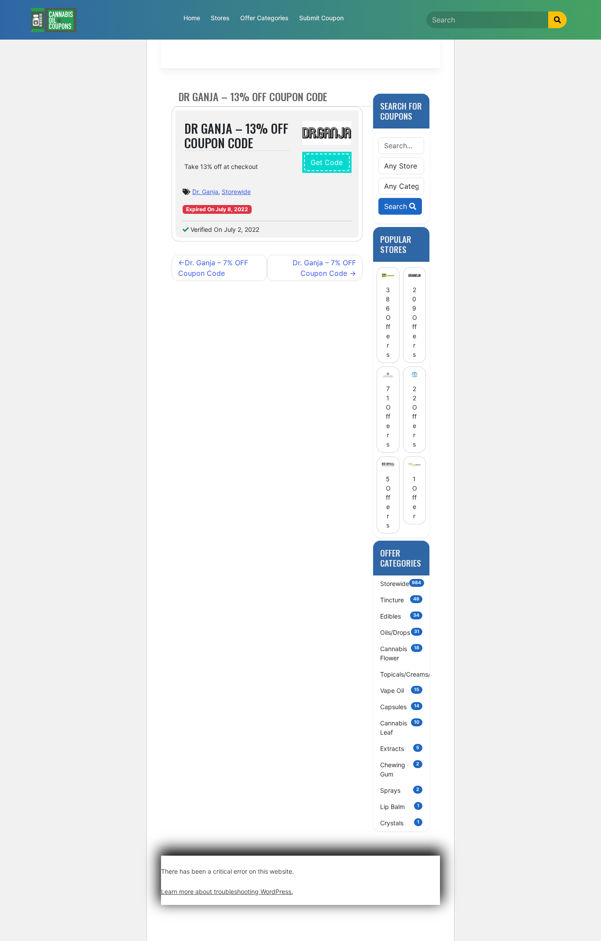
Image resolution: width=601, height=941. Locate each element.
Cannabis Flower (400, 653)
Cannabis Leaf (400, 727)
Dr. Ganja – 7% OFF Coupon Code (213, 268)
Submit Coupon (321, 18)
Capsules (400, 706)
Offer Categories (264, 18)
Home (191, 18)
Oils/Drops (400, 632)
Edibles (400, 616)
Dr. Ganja (205, 191)
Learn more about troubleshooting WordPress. (227, 891)
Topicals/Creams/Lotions (405, 674)
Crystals (400, 823)
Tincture (400, 600)
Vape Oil (400, 690)
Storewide (236, 191)
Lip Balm (400, 806)
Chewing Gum (400, 769)
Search (396, 206)
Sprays (400, 790)
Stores (220, 18)
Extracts (400, 748)
